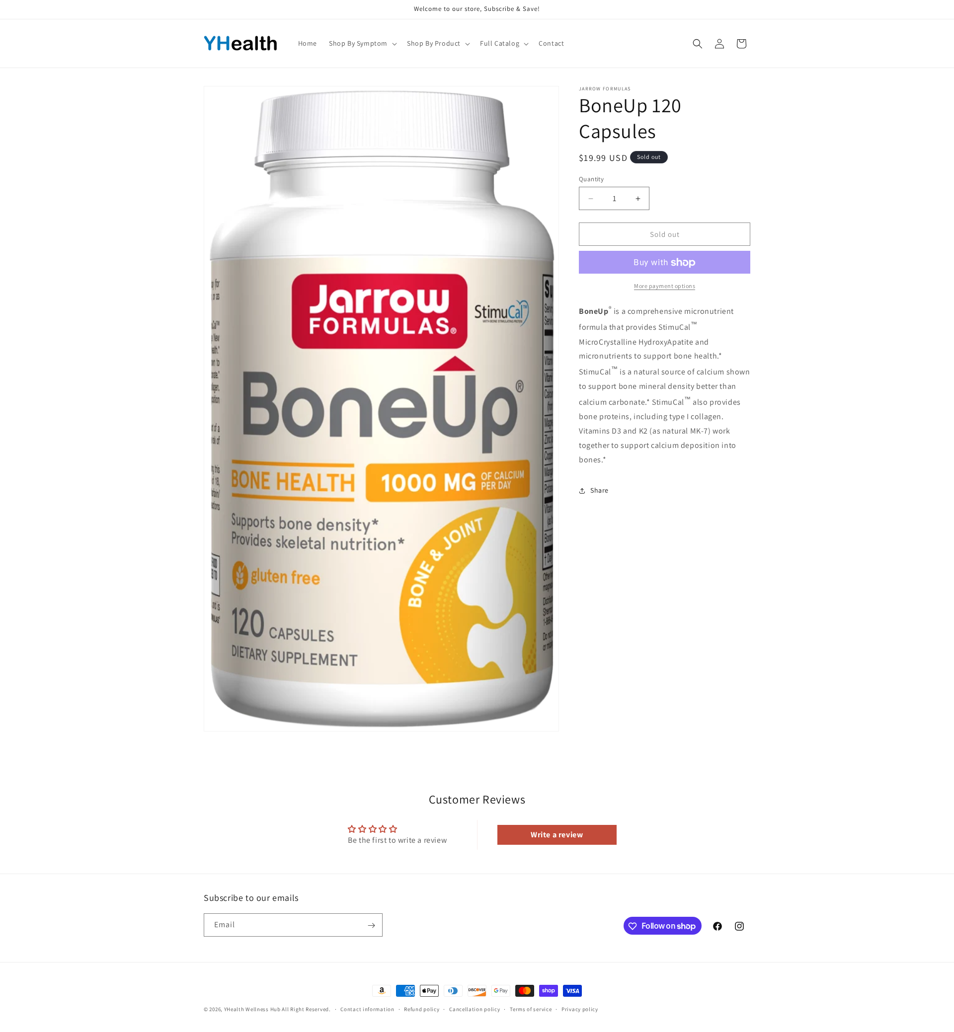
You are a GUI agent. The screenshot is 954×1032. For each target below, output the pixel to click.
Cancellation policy (474, 1008)
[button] (362, 43)
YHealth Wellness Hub (252, 1009)
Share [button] (599, 490)
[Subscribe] (371, 925)
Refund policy (421, 1008)
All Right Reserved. (306, 1009)
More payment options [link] (664, 286)
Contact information (367, 1008)
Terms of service (531, 1008)
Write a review (557, 834)
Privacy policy (579, 1008)
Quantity (591, 179)
